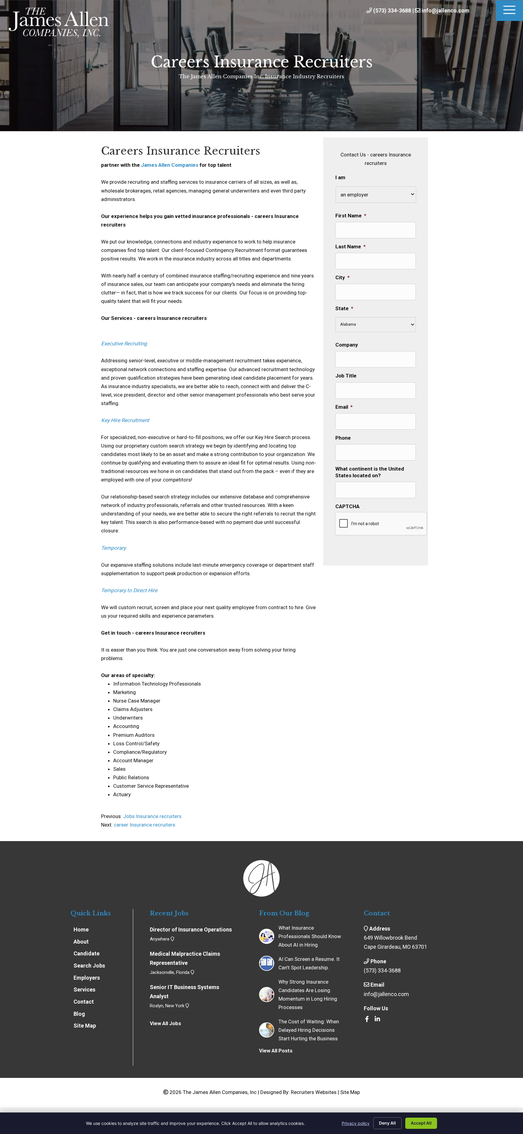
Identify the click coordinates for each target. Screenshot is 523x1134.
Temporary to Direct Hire (129, 590)
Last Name (350, 246)
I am (340, 177)
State (344, 308)
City (342, 277)
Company (346, 345)
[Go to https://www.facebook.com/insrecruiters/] (367, 1019)
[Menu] (509, 10)
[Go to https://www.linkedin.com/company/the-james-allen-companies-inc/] (377, 1019)
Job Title (346, 376)
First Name (350, 216)
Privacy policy (356, 1123)
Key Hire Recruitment (125, 420)
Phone (343, 438)
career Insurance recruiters (144, 825)
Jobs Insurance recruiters (152, 816)
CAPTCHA (347, 506)
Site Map (350, 1092)
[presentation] (381, 524)
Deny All (387, 1123)
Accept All (421, 1123)
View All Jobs (165, 1023)
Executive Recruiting (124, 344)
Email (344, 407)
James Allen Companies (169, 165)
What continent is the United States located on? (369, 472)
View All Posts (275, 1051)
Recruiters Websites (314, 1092)
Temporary (113, 548)
